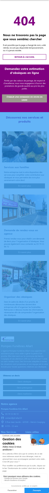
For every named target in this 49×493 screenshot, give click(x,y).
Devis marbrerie (25, 393)
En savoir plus (24, 186)
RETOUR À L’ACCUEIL (24, 57)
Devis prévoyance (24, 387)
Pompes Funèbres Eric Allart (14, 408)
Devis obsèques (24, 381)
